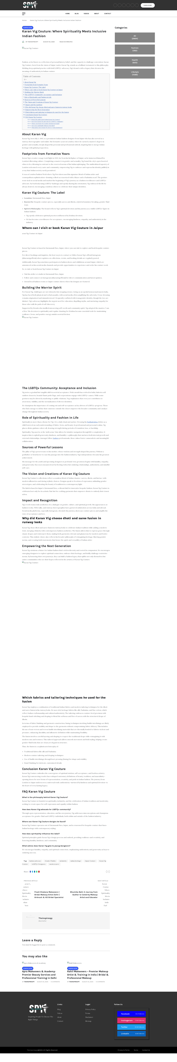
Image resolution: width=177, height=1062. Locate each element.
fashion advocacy (35, 861)
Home (67, 14)
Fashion (134, 49)
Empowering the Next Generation (37, 110)
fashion (56, 438)
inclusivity (63, 861)
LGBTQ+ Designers (38, 864)
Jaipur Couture (90, 861)
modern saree (54, 864)
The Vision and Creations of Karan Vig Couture (41, 102)
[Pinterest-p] (38, 1031)
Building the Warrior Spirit (34, 92)
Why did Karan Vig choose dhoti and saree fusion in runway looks (48, 107)
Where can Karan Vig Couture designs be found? (45, 123)
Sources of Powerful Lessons (35, 100)
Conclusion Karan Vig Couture (36, 115)
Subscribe (148, 5)
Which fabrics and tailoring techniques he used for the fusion (47, 112)
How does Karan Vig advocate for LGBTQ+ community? (47, 121)
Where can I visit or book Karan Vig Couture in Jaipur (44, 90)
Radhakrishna (92, 422)
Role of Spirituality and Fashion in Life (38, 97)
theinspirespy (29, 982)
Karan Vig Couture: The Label (35, 87)
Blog (77, 14)
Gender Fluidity (50, 861)
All (135, 37)
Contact (107, 14)
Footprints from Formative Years (36, 85)
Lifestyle (135, 73)
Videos (86, 14)
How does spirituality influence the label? (43, 125)
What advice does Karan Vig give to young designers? (47, 127)
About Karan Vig (30, 82)
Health (135, 61)
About (96, 14)
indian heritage (76, 861)
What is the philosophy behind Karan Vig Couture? (45, 119)
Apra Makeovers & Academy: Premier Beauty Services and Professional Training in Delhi (39, 974)
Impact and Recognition (33, 105)
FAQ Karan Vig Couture (33, 117)
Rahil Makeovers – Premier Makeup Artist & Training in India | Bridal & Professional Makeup (88, 974)
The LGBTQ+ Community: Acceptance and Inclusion (43, 95)
